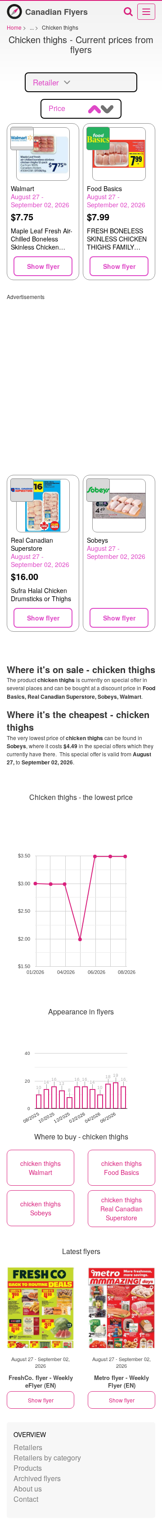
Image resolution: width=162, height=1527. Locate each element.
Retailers (28, 1447)
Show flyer (41, 1400)
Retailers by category (47, 1457)
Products (28, 1468)
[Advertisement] (81, 381)
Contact (26, 1499)
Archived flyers (37, 1478)
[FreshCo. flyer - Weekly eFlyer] (40, 1307)
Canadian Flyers (56, 12)
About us (28, 1488)
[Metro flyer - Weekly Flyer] (121, 1307)
